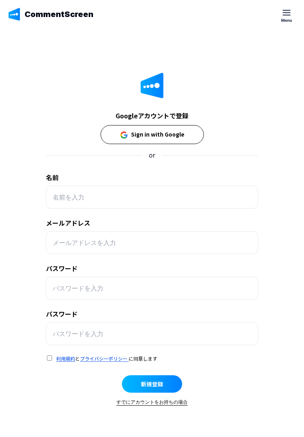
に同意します (143, 358)
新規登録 (152, 384)
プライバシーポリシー (103, 358)
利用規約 (65, 358)
